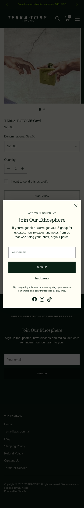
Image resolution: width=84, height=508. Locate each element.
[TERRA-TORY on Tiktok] (49, 299)
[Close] (75, 205)
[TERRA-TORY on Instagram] (42, 299)
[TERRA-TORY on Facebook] (34, 299)
